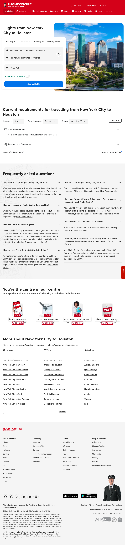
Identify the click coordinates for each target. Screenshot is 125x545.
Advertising (37, 462)
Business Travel (9, 470)
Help (102, 5)
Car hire (6, 454)
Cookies (95, 462)
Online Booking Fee (24, 522)
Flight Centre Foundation (42, 454)
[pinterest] (36, 496)
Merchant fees (51, 524)
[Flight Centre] (12, 429)
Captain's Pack (68, 442)
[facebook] (5, 496)
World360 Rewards (69, 466)
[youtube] (29, 496)
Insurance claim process (101, 466)
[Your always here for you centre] (107, 313)
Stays (55, 11)
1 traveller (23, 42)
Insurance (66, 454)
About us (36, 442)
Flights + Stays (41, 11)
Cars (100, 11)
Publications (8, 473)
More (107, 11)
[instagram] (11, 496)
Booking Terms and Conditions (48, 526)
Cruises (78, 11)
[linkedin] (23, 496)
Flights (10, 11)
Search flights (33, 84)
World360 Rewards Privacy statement (107, 513)
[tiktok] (17, 496)
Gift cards (66, 446)
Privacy (95, 458)
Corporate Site (38, 446)
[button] (62, 411)
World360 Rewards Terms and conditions (106, 509)
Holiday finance (68, 450)
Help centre (96, 442)
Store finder (96, 454)
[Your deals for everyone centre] (47, 313)
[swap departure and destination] (58, 54)
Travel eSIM (66, 462)
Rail (4, 466)
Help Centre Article (24, 217)
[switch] (27, 77)
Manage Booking (98, 446)
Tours (66, 11)
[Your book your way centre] (17, 313)
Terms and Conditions (21, 516)
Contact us (96, 450)
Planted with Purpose (41, 458)
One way (9, 42)
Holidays (22, 11)
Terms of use (117, 505)
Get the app (78, 5)
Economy (37, 42)
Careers (36, 450)
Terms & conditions (103, 505)
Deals (89, 11)
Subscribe (66, 470)
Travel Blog (7, 477)
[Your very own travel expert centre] (77, 313)
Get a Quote (91, 5)
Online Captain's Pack (70, 458)
